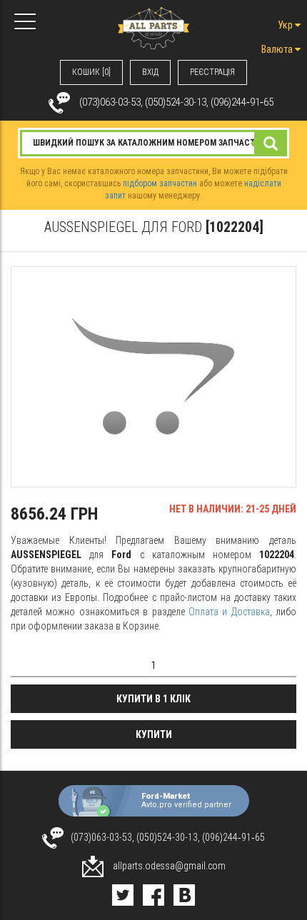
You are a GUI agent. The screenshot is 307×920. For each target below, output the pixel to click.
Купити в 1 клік (153, 698)
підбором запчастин (160, 183)
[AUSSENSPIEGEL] (153, 376)
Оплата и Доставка (229, 611)
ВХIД (150, 72)
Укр (286, 25)
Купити (154, 734)
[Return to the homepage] (153, 27)
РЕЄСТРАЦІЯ (212, 72)
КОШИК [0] (91, 72)
